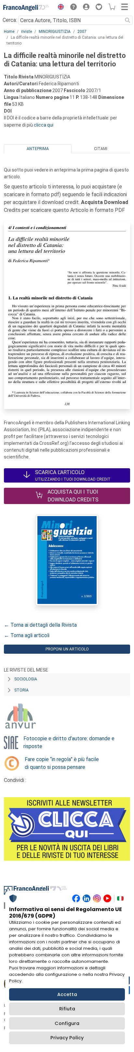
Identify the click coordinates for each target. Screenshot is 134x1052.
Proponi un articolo (67, 649)
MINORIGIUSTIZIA (55, 31)
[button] (59, 8)
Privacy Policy (67, 1037)
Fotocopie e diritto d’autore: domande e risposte (68, 742)
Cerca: (10, 20)
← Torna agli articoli (26, 635)
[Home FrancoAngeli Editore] (26, 8)
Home (9, 31)
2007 (82, 31)
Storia (21, 690)
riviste (26, 31)
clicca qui (43, 125)
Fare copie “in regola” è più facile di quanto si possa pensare (62, 763)
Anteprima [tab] (38, 148)
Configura (67, 1023)
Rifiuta (67, 1008)
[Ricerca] (127, 20)
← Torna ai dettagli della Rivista (40, 625)
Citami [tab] (100, 148)
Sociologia (25, 679)
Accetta (67, 994)
